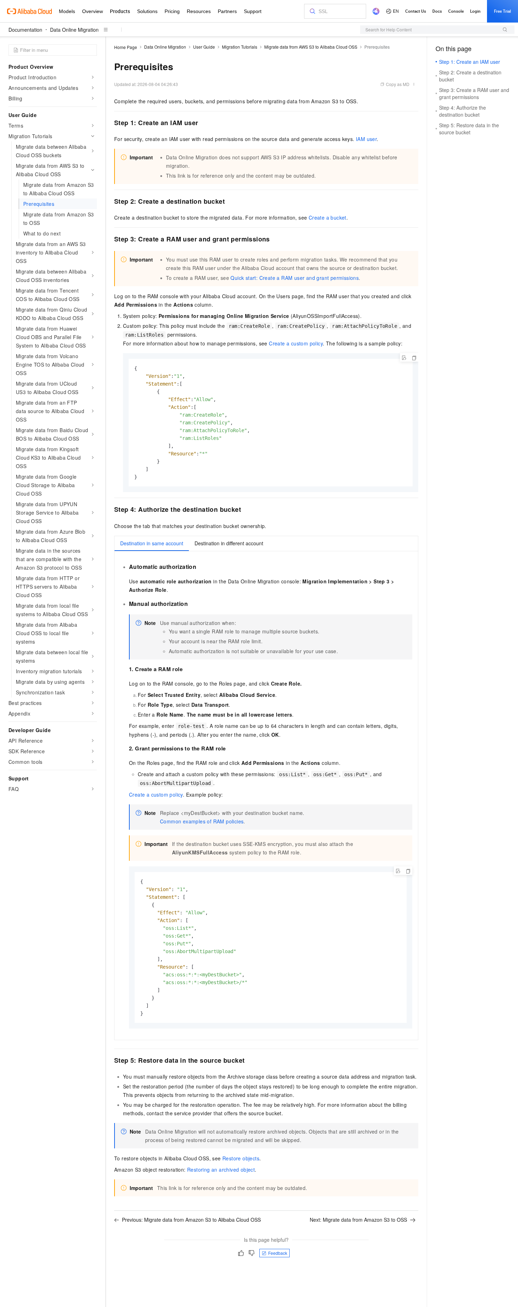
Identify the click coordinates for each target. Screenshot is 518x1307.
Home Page (125, 47)
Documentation (25, 29)
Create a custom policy (296, 343)
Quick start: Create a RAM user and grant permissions (294, 277)
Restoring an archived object (221, 1169)
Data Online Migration (74, 29)
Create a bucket (327, 217)
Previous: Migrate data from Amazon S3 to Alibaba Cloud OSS (191, 1219)
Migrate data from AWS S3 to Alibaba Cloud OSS (310, 47)
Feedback (277, 1253)
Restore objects (240, 1158)
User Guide (204, 47)
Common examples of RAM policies (201, 821)
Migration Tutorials (239, 47)
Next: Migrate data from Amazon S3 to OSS (358, 1219)
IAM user (366, 138)
